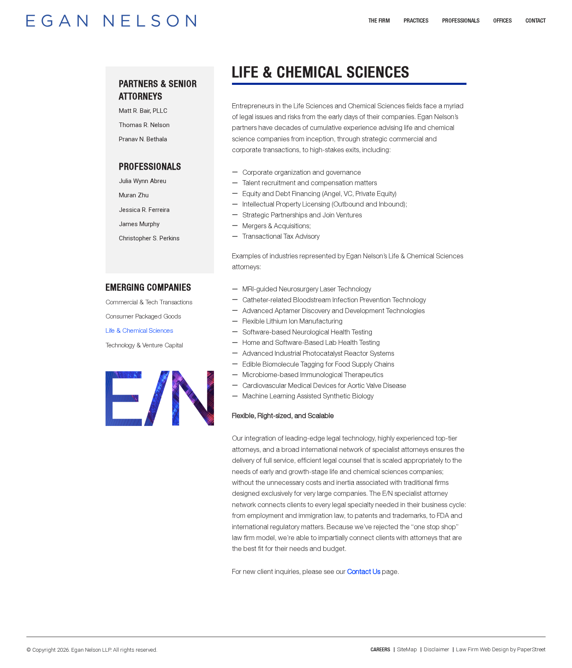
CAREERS (380, 649)
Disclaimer (436, 649)
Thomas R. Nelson (144, 125)
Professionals (460, 20)
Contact (536, 20)
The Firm (379, 20)
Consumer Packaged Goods (143, 316)
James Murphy (139, 224)
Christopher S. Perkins (149, 238)
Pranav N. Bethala (143, 139)
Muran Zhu (134, 195)
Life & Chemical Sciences (139, 330)
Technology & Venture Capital (144, 345)
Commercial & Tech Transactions (149, 302)
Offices (502, 20)
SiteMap (407, 649)
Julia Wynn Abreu (142, 181)
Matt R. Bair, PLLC (143, 111)
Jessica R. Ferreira (144, 210)
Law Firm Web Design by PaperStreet (501, 649)
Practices (416, 20)
